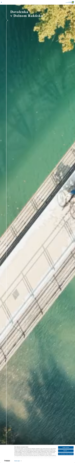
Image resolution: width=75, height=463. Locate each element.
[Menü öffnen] (1, 2)
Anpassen (65, 450)
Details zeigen (17, 460)
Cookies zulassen (65, 447)
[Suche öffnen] (6, 2)
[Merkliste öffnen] (5, 2)
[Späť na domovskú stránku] (70, 2)
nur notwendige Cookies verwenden (66, 453)
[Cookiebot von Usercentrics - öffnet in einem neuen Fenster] (7, 461)
